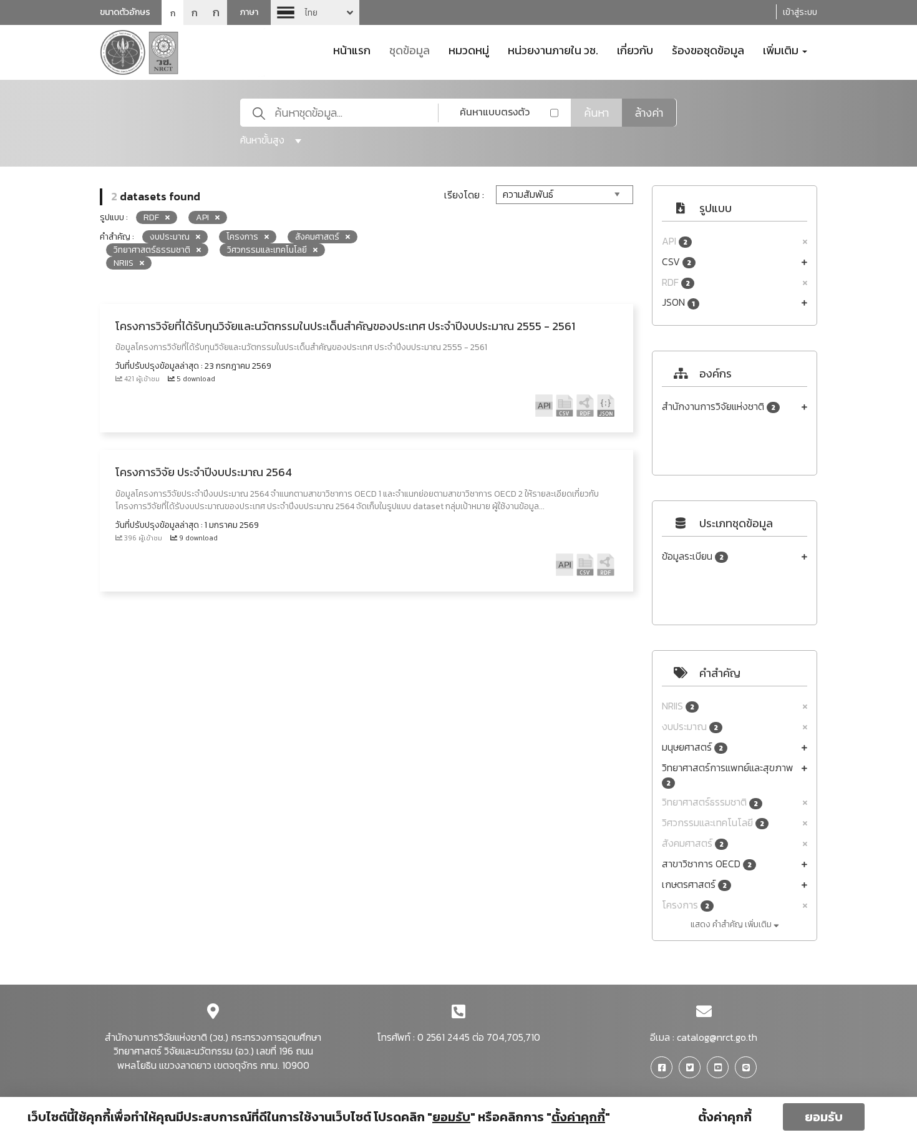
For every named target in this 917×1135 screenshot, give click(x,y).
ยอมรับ (824, 1117)
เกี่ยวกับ (635, 49)
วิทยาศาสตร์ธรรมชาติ (710, 802)
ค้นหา (596, 112)
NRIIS (678, 706)
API (674, 241)
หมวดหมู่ (469, 49)
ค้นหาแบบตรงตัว (495, 111)
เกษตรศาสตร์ (694, 884)
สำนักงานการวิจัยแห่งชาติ (718, 406)
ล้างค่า (649, 112)
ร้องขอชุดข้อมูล (708, 49)
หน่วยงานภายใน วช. (553, 49)
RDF (676, 282)
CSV (676, 262)
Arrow (315, 12)
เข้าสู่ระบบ (800, 12)
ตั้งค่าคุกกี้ (725, 1117)
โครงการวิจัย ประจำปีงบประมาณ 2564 (203, 472)
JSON (678, 302)
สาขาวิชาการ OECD (707, 864)
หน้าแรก (352, 49)
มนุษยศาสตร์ (692, 747)
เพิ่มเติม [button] (782, 49)
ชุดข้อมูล (409, 49)
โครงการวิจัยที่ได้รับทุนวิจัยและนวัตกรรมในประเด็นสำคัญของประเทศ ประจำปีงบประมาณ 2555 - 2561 (345, 326)
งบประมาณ (690, 726)
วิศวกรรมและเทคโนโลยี (713, 823)
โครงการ (685, 905)
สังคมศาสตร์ (693, 843)
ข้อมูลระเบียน (693, 556)
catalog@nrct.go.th (717, 1037)
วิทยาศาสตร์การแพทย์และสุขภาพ (727, 775)
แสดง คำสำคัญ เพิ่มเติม (732, 924)
